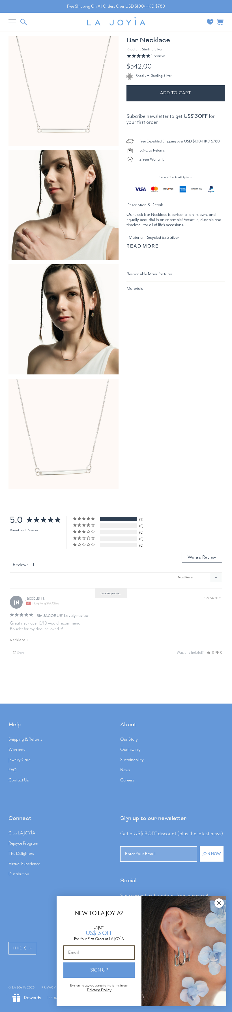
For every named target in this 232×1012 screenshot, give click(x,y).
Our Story (129, 739)
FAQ (12, 770)
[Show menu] (12, 22)
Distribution (18, 874)
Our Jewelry (130, 749)
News (125, 770)
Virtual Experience (24, 863)
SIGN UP (99, 970)
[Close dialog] (219, 903)
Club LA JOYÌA (21, 833)
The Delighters (21, 853)
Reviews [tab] (21, 565)
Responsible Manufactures (149, 274)
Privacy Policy (99, 990)
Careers (127, 780)
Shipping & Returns (25, 739)
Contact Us (18, 780)
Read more (142, 246)
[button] (210, 652)
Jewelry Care (19, 759)
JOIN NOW (212, 854)
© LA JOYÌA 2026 (21, 987)
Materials (134, 288)
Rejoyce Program (23, 843)
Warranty (16, 749)
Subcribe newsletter (147, 116)
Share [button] (20, 653)
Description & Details (145, 205)
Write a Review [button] (202, 557)
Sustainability (132, 759)
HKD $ (20, 948)
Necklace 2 (19, 639)
